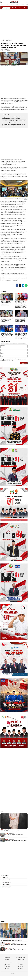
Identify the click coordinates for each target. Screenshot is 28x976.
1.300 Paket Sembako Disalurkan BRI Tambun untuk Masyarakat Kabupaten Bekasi (5, 303)
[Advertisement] (14, 24)
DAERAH (1, 829)
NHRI (2, 280)
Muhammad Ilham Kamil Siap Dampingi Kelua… (16, 944)
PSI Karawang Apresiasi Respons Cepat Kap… (11, 940)
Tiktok (8, 968)
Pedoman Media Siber (20, 957)
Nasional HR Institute (22, 277)
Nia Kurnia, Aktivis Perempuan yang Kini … (10, 831)
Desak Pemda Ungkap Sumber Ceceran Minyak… (14, 835)
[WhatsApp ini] (26, 285)
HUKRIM (1, 939)
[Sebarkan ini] (17, 285)
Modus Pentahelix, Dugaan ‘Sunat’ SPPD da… (16, 949)
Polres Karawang (6, 886)
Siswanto (15, 280)
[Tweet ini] (20, 285)
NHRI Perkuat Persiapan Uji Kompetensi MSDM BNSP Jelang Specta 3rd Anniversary (6, 319)
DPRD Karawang (6, 884)
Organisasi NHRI (8, 280)
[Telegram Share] (23, 285)
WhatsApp (21, 964)
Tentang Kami (21, 959)
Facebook (8, 964)
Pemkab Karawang (6, 882)
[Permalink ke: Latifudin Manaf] (1, 50)
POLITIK (5, 939)
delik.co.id (5, 877)
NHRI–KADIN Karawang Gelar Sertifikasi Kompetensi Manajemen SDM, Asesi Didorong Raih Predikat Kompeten (21, 320)
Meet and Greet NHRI (11, 277)
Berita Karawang (6, 879)
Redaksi (7, 959)
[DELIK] (14, 1)
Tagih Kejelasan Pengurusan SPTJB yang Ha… (16, 840)
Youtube (21, 966)
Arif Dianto (3, 277)
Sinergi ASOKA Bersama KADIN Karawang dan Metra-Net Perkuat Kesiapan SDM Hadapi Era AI (6, 335)
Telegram (21, 968)
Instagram (8, 966)
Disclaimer (7, 957)
